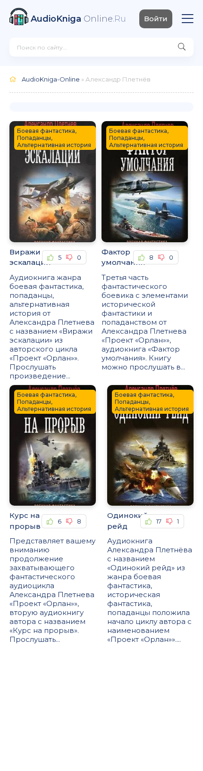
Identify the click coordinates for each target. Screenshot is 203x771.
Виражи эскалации (25, 257)
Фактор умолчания (117, 257)
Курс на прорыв (25, 521)
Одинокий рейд (123, 521)
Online (78, 19)
